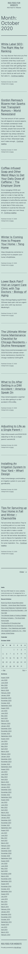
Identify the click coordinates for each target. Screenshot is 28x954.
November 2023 (6, 761)
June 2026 (4, 683)
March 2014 (5, 907)
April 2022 (4, 810)
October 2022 (5, 795)
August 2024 (5, 739)
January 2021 (5, 848)
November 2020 (6, 853)
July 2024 (4, 741)
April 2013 (4, 929)
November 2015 (6, 879)
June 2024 (4, 744)
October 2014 (5, 889)
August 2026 (5, 677)
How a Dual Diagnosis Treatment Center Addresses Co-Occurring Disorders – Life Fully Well (14, 610)
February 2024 (5, 754)
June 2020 (4, 866)
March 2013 (5, 932)
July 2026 (4, 680)
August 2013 (5, 924)
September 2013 (6, 922)
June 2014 (4, 899)
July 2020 (4, 863)
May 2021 (4, 838)
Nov (23, 670)
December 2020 (6, 851)
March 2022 (5, 812)
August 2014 (5, 894)
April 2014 (4, 904)
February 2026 (5, 693)
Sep (4, 670)
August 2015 (5, 884)
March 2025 (5, 721)
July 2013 (4, 927)
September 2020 (6, 858)
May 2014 (4, 901)
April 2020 (4, 871)
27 (6, 666)
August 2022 (5, 800)
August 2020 (5, 861)
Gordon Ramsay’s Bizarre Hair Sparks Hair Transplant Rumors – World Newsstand (13, 107)
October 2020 (5, 856)
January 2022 (5, 817)
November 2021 (6, 823)
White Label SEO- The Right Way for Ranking (12, 47)
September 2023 (6, 767)
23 (17, 662)
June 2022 (4, 805)
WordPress (17, 947)
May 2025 (4, 716)
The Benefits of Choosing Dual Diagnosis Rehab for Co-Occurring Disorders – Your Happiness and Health (13, 625)
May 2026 (4, 685)
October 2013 (5, 919)
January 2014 (5, 912)
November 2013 (6, 917)
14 (10, 658)
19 (3, 662)
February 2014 (5, 909)
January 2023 (5, 787)
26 (3, 666)
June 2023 (4, 774)
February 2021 (5, 845)
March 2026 (5, 690)
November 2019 (6, 873)
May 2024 (4, 746)
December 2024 (6, 728)
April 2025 (4, 718)
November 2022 (6, 792)
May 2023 (4, 777)
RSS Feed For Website (11, 944)
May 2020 (4, 868)
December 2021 (6, 820)
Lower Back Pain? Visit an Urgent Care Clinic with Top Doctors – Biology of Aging (14, 288)
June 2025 (4, 713)
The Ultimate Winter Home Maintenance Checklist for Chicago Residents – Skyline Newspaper (14, 338)
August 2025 (5, 708)
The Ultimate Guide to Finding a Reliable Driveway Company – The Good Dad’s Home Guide (13, 618)
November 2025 (6, 700)
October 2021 (5, 825)
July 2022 (4, 802)
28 (10, 666)
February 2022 (5, 815)
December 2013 (6, 914)
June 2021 (4, 835)
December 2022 (6, 789)
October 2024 (5, 733)
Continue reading (17, 76)
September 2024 (6, 736)
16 (17, 658)
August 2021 (5, 830)
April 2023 (4, 779)
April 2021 (4, 840)
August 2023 (5, 769)
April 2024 (4, 749)
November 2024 (6, 731)
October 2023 (5, 764)
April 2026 (4, 688)
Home (12, 84)
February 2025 (5, 723)
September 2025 (6, 705)
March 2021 (5, 843)
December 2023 (6, 759)
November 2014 (6, 886)
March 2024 (5, 751)
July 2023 (4, 772)
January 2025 (5, 726)
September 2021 (6, 828)
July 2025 (4, 711)
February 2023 (5, 784)
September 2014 (6, 891)
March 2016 (5, 876)
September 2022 (6, 797)
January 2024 (5, 756)
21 (10, 662)
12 (3, 658)
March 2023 (5, 782)
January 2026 (5, 695)
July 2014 (4, 896)
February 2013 (5, 935)
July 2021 (4, 833)
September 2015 (6, 881)
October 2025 (5, 703)
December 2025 (6, 698)
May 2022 (4, 807)
